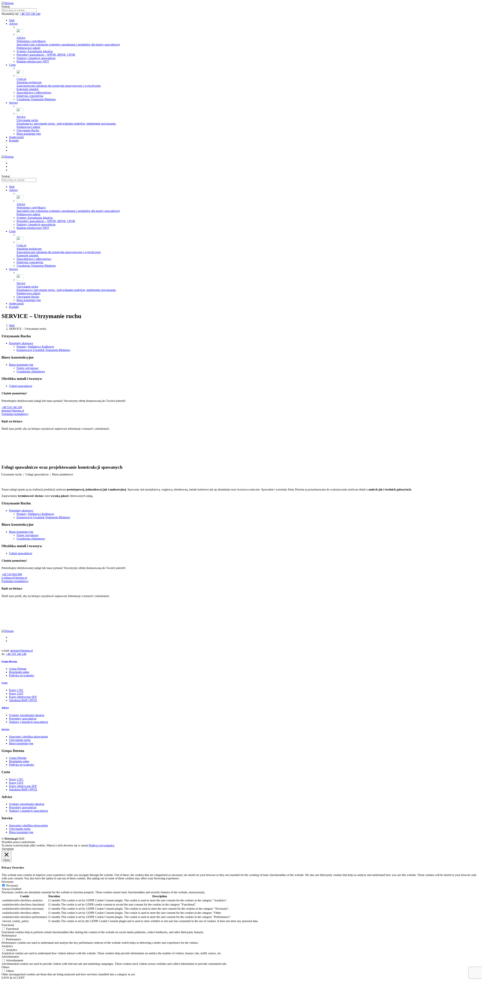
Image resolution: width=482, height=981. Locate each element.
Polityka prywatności (21, 675)
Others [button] (5, 967)
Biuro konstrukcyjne (21, 364)
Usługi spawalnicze (20, 386)
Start (11, 325)
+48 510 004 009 (12, 574)
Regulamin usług (19, 672)
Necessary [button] (8, 881)
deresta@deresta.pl (13, 410)
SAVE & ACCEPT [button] (13, 977)
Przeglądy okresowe (21, 343)
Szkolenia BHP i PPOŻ (23, 700)
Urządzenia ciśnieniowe (31, 371)
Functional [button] (8, 925)
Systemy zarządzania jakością (26, 715)
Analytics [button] (7, 946)
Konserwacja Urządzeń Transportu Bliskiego (43, 350)
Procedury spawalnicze (23, 718)
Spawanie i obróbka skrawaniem (28, 736)
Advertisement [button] (10, 956)
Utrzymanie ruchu (20, 740)
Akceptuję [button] (8, 848)
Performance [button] (9, 935)
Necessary (12, 885)
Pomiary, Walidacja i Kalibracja (35, 346)
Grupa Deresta (17, 668)
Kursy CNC (16, 690)
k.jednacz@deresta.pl (14, 577)
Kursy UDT (16, 693)
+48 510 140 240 (30, 13)
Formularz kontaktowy (15, 414)
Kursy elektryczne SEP (23, 696)
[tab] (241, 661)
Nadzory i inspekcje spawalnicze (28, 722)
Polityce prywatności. (102, 845)
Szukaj (6, 6)
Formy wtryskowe (27, 368)
